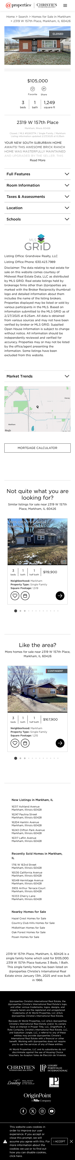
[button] (37, 409)
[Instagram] (42, 1113)
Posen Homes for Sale (25, 937)
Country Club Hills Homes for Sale (33, 923)
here (19, 1156)
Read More (37, 160)
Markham (61, 133)
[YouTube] (51, 1113)
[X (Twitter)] (32, 1113)
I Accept (59, 1141)
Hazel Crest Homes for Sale (29, 918)
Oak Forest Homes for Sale (29, 932)
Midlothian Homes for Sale (28, 927)
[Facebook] (23, 1113)
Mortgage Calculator (37, 448)
